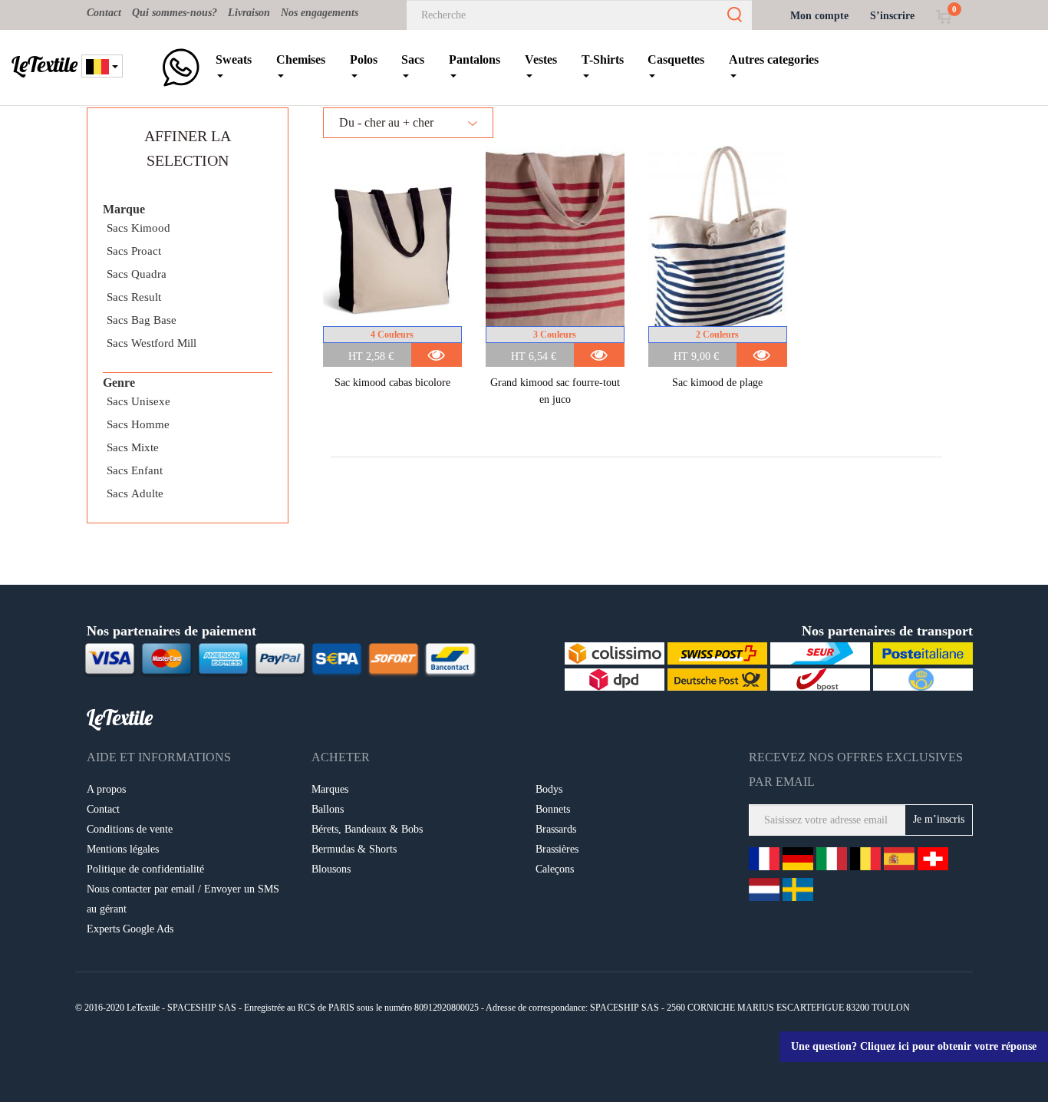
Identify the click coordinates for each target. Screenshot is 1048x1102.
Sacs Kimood (138, 228)
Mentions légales (123, 849)
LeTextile (44, 64)
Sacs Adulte (135, 493)
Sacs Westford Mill (151, 343)
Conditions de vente (130, 829)
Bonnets (553, 809)
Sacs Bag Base (141, 320)
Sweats (234, 59)
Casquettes (676, 59)
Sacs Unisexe (138, 401)
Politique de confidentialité (145, 869)
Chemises (300, 59)
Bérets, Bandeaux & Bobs (367, 829)
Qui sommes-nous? (174, 12)
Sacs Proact (134, 251)
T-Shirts (603, 59)
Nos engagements (319, 12)
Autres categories (774, 59)
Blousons (331, 869)
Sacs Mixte (133, 447)
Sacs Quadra (136, 274)
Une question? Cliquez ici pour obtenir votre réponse (913, 1046)
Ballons (327, 809)
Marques (329, 789)
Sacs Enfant (135, 470)
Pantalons (474, 59)
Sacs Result (134, 297)
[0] (943, 15)
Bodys (549, 789)
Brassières (557, 849)
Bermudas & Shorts (354, 849)
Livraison (249, 12)
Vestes (541, 59)
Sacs (412, 59)
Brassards (556, 829)
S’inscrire (892, 15)
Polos (363, 59)
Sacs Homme (138, 424)
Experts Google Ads (130, 929)
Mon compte (819, 15)
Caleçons (555, 869)
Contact (104, 12)
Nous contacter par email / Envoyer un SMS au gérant (183, 899)
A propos (106, 789)
